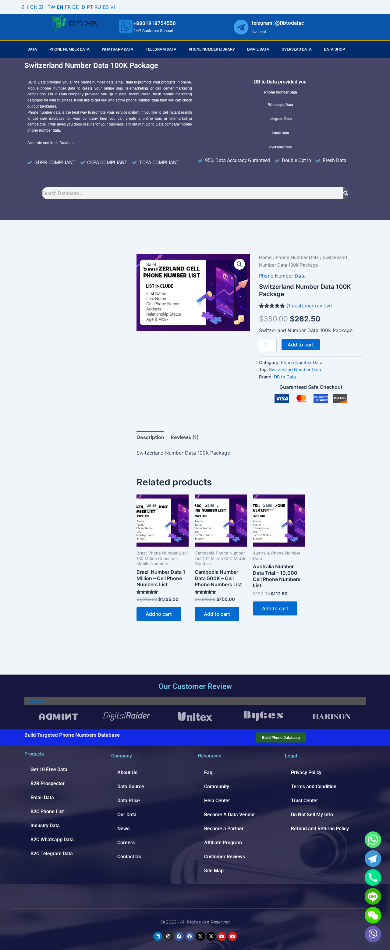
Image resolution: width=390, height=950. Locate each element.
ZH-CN (29, 7)
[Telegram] (373, 858)
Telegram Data (161, 49)
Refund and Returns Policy (320, 828)
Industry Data (45, 825)
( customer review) (309, 306)
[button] (239, 264)
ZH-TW (47, 7)
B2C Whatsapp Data (52, 839)
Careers (126, 842)
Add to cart (301, 345)
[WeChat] (373, 915)
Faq (208, 772)
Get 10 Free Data (48, 769)
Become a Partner (224, 828)
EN (60, 7)
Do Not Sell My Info (312, 814)
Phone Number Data (69, 49)
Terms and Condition (313, 786)
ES (106, 7)
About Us (127, 772)
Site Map (214, 871)
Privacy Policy (306, 772)
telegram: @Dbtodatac (278, 23)
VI (112, 7)
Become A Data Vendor (229, 814)
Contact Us (129, 857)
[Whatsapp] (373, 839)
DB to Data (285, 376)
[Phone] (373, 877)
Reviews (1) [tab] (185, 437)
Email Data (258, 49)
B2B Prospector (47, 783)
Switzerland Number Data (295, 369)
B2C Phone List (47, 811)
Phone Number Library (212, 49)
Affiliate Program (223, 842)
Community (216, 786)
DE (75, 7)
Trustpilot (35, 701)
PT (90, 7)
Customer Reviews (224, 857)
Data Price (128, 800)
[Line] (373, 896)
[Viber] (373, 934)
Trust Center (304, 800)
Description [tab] (150, 437)
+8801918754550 (154, 23)
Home (265, 257)
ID (82, 7)
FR (68, 7)
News (123, 828)
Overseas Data (297, 49)
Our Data (126, 814)
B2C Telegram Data (51, 853)
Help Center (217, 800)
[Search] (345, 193)
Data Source (130, 786)
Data (32, 49)
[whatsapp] (125, 26)
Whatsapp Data (117, 49)
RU (97, 7)
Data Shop (334, 49)
